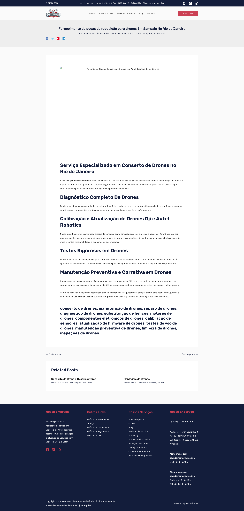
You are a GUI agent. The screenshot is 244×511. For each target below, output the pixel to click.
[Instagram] (190, 3)
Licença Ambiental (137, 447)
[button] (188, 13)
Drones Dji (133, 435)
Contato (132, 423)
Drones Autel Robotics (139, 439)
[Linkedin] (64, 38)
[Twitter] (52, 38)
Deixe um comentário (59, 382)
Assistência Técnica (138, 431)
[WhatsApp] (196, 3)
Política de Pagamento (98, 431)
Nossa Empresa (136, 419)
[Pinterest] (58, 38)
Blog (130, 427)
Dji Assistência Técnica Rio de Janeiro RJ (100, 33)
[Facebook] (184, 3)
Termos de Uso (94, 435)
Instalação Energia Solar (140, 455)
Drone (123, 33)
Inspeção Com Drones (139, 443)
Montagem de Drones (137, 378)
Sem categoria (145, 33)
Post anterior (53, 354)
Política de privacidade (98, 427)
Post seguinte (190, 354)
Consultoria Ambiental (139, 451)
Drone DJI (132, 33)
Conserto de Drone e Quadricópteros (73, 378)
